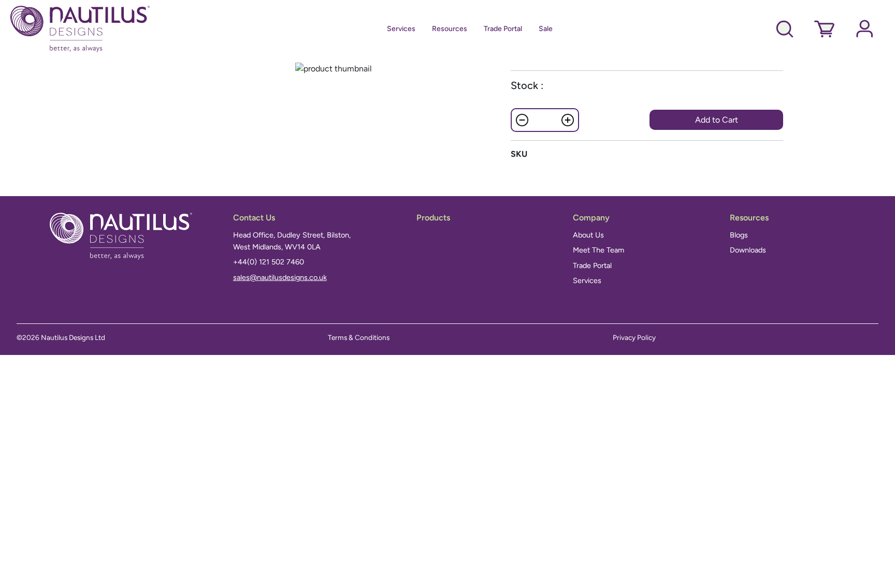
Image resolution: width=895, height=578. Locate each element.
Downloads (748, 250)
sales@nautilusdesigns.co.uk (280, 277)
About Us (588, 235)
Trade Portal (503, 28)
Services (401, 28)
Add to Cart (716, 120)
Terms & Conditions (358, 337)
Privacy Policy (634, 337)
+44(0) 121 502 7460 (268, 261)
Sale (546, 28)
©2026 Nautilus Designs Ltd (61, 337)
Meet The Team (598, 250)
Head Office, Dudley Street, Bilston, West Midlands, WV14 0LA (292, 240)
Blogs (739, 235)
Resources (449, 28)
